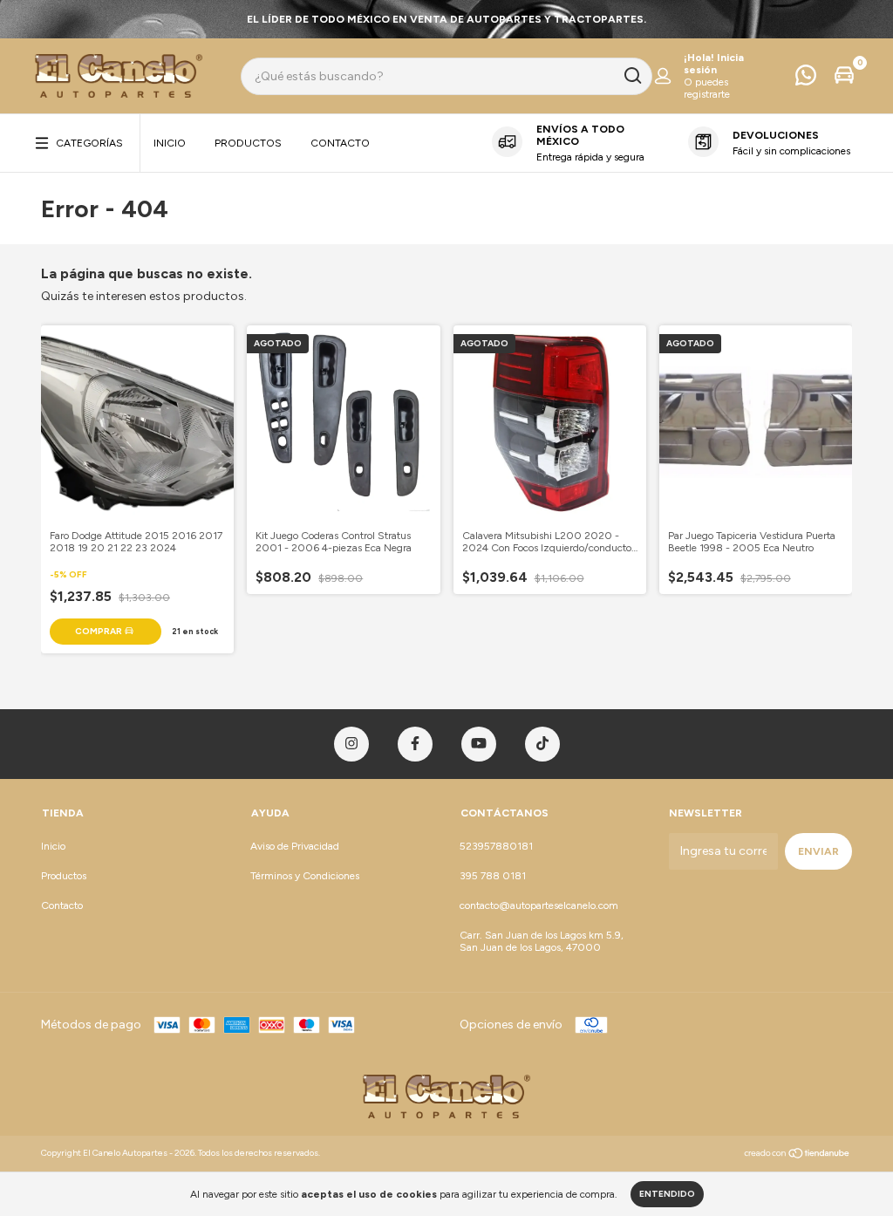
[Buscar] (631, 76)
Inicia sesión (714, 63)
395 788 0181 (493, 876)
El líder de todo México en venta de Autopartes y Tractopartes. (446, 19)
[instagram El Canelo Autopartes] (351, 744)
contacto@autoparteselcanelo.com (539, 905)
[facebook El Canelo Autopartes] (415, 744)
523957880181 (496, 846)
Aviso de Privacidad (294, 846)
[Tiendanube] (797, 1155)
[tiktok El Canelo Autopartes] (542, 744)
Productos (248, 143)
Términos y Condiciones (304, 876)
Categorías (89, 143)
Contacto (340, 143)
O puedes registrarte (707, 88)
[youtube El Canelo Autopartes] (478, 744)
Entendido (667, 1193)
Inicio (169, 143)
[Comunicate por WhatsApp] (806, 79)
